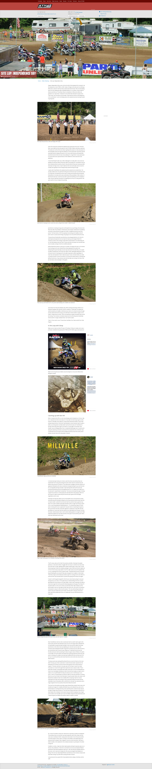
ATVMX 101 (103, 15)
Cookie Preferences (47, 766)
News (44, 1)
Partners (75, 1)
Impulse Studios (111, 764)
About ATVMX (81, 1)
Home (39, 81)
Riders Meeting (45, 81)
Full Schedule (81, 16)
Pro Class (70, 1)
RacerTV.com (103, 13)
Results (64, 1)
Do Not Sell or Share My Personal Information (61, 766)
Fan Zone (49, 1)
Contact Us (65, 764)
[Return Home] (44, 7)
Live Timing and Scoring (106, 11)
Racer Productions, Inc (47, 767)
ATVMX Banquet (78, 12)
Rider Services (55, 1)
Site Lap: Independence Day (56, 81)
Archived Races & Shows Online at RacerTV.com (46, 13)
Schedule (40, 1)
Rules (61, 1)
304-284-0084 (60, 764)
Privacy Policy (40, 766)
